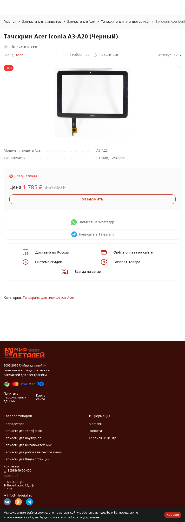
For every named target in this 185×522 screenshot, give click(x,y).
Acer (19, 55)
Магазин (95, 424)
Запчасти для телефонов (23, 431)
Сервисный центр (102, 438)
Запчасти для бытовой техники (28, 445)
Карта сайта (41, 397)
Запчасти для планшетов (41, 21)
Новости (95, 431)
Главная (10, 21)
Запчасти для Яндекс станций (26, 459)
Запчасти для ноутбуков (22, 438)
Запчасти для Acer (81, 21)
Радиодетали (14, 424)
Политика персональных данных (15, 397)
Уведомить (92, 199)
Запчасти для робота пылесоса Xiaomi (33, 452)
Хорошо (173, 514)
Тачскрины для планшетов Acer (125, 21)
